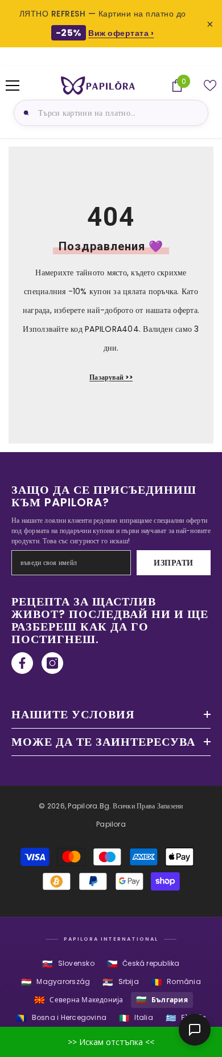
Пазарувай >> (111, 377)
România (176, 982)
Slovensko (68, 964)
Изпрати (174, 562)
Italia (136, 1018)
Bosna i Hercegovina (61, 1018)
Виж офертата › (121, 33)
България (162, 1000)
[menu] (12, 85)
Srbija (120, 982)
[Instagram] (52, 663)
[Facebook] (22, 663)
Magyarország (55, 982)
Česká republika (143, 964)
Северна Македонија (79, 1000)
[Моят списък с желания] (210, 85)
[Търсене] (24, 113)
